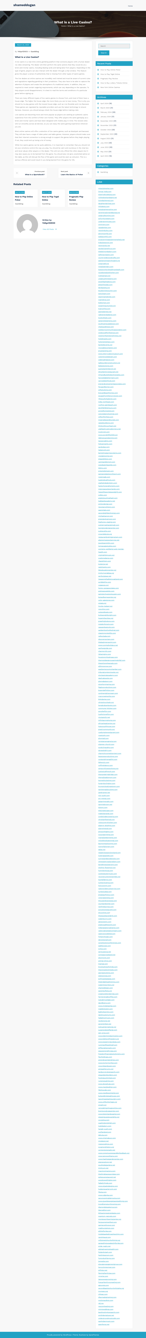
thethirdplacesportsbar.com (109, 1174)
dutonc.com (102, 807)
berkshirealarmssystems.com (109, 453)
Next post (64, 171)
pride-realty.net (104, 1246)
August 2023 (105, 138)
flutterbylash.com (105, 1252)
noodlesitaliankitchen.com (108, 273)
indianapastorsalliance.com (108, 928)
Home (130, 6)
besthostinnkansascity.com (108, 1312)
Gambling (35, 52)
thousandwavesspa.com (107, 901)
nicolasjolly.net (104, 717)
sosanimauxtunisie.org (107, 306)
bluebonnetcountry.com (107, 291)
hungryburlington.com (106, 783)
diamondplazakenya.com (107, 1207)
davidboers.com (104, 1003)
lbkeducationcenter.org (107, 570)
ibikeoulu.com (103, 762)
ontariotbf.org (103, 264)
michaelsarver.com (105, 516)
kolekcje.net (103, 564)
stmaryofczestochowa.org (108, 768)
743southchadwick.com (107, 399)
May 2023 (104, 152)
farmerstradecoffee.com (107, 997)
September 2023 (107, 134)
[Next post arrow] (88, 173)
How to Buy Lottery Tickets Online (113, 83)
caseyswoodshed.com (106, 934)
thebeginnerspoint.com (107, 642)
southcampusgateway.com (108, 324)
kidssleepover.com (105, 243)
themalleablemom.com (107, 777)
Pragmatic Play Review (109, 79)
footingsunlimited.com (107, 1078)
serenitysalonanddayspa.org (109, 213)
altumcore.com (104, 958)
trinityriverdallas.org (106, 573)
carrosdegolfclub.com (106, 381)
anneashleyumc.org (105, 1069)
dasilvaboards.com (105, 678)
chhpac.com (103, 1294)
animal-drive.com (105, 961)
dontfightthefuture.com (107, 408)
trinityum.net (103, 1168)
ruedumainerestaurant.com (108, 732)
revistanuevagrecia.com (107, 741)
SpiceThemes (93, 1335)
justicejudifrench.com (106, 771)
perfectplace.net (104, 576)
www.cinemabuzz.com (107, 1138)
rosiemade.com (104, 477)
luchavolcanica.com (105, 883)
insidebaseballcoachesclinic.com (111, 1234)
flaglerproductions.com (107, 687)
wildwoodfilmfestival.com (108, 333)
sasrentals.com (104, 510)
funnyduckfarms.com (106, 1258)
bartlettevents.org (105, 345)
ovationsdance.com (105, 558)
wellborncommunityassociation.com (112, 330)
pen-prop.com (103, 1033)
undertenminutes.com (106, 222)
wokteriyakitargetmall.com (108, 525)
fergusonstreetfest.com (107, 1222)
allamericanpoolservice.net (108, 540)
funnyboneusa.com (105, 871)
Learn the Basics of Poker (72, 175)
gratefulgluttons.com (106, 621)
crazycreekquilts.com (106, 696)
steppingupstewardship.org (108, 1117)
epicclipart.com (104, 294)
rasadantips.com (104, 228)
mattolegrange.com (105, 814)
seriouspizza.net (104, 952)
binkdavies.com (104, 699)
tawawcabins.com (105, 441)
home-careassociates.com (108, 588)
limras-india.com (104, 192)
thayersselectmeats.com (107, 970)
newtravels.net (104, 246)
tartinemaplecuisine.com (107, 790)
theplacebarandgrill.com (107, 916)
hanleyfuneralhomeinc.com (108, 486)
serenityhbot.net (104, 1024)
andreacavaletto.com (106, 591)
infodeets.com (103, 206)
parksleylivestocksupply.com (109, 594)
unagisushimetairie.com (107, 279)
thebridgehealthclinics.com (108, 982)
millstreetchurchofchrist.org (109, 1240)
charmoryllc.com (104, 651)
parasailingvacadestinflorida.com (110, 1243)
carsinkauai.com (104, 1237)
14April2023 (23, 52)
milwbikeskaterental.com (108, 841)
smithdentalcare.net (106, 1315)
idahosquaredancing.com (107, 438)
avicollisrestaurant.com (107, 910)
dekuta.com (102, 1135)
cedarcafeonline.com (106, 216)
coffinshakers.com (105, 765)
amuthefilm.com (104, 711)
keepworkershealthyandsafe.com (111, 270)
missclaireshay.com (105, 188)
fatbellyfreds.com (105, 1183)
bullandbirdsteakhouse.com (109, 1096)
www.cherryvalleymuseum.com (110, 354)
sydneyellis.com (104, 531)
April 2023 (104, 156)
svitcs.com (102, 949)
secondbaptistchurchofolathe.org (111, 1288)
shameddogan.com (105, 988)
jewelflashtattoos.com (107, 282)
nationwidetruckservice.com (109, 889)
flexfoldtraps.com (105, 1057)
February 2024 (106, 112)
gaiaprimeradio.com (105, 801)
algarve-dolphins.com (106, 826)
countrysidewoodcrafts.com (109, 258)
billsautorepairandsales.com (109, 1213)
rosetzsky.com (104, 735)
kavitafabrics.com (105, 880)
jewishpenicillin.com (106, 543)
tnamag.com (103, 964)
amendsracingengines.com (108, 1060)
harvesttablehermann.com (108, 378)
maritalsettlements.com (107, 838)
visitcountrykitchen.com (107, 823)
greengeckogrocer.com (107, 519)
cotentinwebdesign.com (107, 357)
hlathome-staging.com (107, 522)
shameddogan (24, 5)
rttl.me (101, 1303)
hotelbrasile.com (104, 339)
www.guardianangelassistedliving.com (113, 1201)
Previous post (40, 171)
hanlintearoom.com (105, 1255)
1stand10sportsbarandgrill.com (110, 492)
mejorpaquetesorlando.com (109, 489)
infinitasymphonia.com (107, 720)
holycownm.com (104, 886)
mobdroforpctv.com (106, 624)
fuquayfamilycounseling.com (109, 1282)
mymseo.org (103, 1291)
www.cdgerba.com (105, 1195)
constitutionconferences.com (109, 943)
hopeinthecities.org (105, 618)
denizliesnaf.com (104, 940)
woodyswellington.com (107, 1180)
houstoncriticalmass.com (108, 657)
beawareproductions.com (108, 756)
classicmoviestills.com (107, 633)
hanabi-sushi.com (105, 1129)
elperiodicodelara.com (107, 195)
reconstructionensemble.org (109, 877)
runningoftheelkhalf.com (107, 1045)
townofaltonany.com (106, 847)
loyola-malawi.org (105, 606)
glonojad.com (103, 738)
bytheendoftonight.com (107, 615)
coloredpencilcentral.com (108, 414)
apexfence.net (103, 1324)
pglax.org (101, 850)
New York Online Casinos (110, 87)
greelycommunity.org (106, 729)
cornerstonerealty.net (106, 1150)
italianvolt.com (104, 450)
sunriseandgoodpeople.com (109, 859)
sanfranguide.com (105, 648)
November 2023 (106, 125)
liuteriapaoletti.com (105, 856)
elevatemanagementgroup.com (110, 1264)
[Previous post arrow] (19, 173)
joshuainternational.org (107, 1027)
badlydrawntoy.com (105, 1012)
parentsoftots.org (105, 991)
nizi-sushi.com (104, 795)
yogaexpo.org (103, 585)
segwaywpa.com (104, 976)
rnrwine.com (103, 1276)
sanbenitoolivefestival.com (108, 630)
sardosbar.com (104, 447)
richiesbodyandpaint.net (107, 198)
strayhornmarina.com (106, 684)
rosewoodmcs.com (105, 1144)
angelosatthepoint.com (107, 925)
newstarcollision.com (106, 507)
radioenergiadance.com (107, 315)
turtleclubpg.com (105, 892)
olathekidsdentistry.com (107, 483)
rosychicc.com (103, 609)
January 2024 (105, 117)
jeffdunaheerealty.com (107, 1048)
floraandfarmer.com (106, 387)
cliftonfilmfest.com (105, 417)
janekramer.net (104, 793)
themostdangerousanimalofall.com (111, 660)
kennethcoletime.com (106, 780)
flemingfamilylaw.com (106, 1273)
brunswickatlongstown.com (109, 786)
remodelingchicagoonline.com (109, 1108)
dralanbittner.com (105, 459)
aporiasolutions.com (106, 973)
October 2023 (105, 130)
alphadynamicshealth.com (108, 1249)
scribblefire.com (104, 582)
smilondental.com (105, 504)
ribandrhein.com (104, 561)
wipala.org (102, 603)
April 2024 (104, 103)
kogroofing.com (104, 309)
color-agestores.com (106, 600)
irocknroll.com (104, 432)
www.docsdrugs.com (106, 1084)
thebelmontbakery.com (107, 252)
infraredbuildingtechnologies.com (111, 375)
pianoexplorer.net (105, 1162)
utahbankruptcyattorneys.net (109, 429)
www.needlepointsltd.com (108, 1093)
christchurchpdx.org (106, 702)
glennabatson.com (105, 681)
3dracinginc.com (104, 654)
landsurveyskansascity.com (108, 1072)
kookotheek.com (104, 318)
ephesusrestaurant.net (107, 1177)
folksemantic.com (105, 444)
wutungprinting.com (106, 835)
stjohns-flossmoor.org (106, 868)
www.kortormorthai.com (107, 1063)
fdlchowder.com (104, 1090)
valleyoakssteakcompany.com (109, 931)
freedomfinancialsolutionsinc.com (111, 1054)
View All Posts (48, 229)
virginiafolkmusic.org (106, 555)
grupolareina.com (105, 351)
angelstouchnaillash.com (107, 498)
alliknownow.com (105, 666)
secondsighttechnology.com (109, 513)
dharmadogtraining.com (107, 1297)
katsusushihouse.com (106, 726)
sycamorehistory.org (106, 1147)
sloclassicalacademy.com (108, 675)
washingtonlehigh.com (107, 1123)
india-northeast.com (106, 402)
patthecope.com (104, 946)
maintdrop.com (104, 300)
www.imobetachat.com (107, 1006)
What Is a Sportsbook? (35, 175)
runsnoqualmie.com (106, 1081)
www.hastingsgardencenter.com (110, 1159)
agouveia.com (103, 1285)
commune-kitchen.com (107, 708)
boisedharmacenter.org (107, 597)
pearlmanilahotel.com (106, 297)
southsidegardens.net (106, 1165)
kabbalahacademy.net (106, 501)
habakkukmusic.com (106, 1018)
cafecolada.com (104, 636)
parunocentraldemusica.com (109, 1198)
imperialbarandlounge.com (108, 420)
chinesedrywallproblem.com (109, 862)
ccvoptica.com (103, 1120)
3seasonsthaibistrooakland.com (110, 579)
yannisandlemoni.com (106, 462)
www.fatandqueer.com (107, 1066)
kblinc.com (102, 468)
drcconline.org (103, 913)
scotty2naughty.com (106, 747)
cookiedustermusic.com (107, 874)
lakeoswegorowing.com (107, 1279)
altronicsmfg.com (105, 234)
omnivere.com (103, 225)
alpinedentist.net (104, 312)
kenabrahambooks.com (107, 705)
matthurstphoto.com (106, 1228)
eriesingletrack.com (106, 471)
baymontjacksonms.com (107, 844)
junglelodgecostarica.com (108, 817)
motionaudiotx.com (105, 1300)
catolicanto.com (104, 567)
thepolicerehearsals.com (107, 663)
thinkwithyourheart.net (107, 426)
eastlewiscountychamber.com (109, 669)
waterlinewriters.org (106, 985)
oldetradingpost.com (106, 360)
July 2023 (104, 143)
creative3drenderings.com (108, 994)
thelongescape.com (105, 811)
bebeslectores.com (105, 366)
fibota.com (102, 1192)
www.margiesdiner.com (107, 1087)
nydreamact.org (104, 276)
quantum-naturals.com (107, 1216)
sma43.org (102, 1105)
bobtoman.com (104, 303)
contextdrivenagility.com (107, 759)
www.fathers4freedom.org (108, 1039)
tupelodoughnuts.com (106, 480)
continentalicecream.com (108, 693)
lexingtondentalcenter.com (108, 528)
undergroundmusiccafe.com (109, 1318)
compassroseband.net (106, 955)
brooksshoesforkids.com (107, 967)
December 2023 (106, 121)
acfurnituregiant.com (106, 219)
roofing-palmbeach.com (107, 405)
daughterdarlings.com (106, 203)
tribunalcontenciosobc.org (108, 672)
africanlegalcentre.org (106, 723)
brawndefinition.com (106, 690)
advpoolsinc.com (104, 922)
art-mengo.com (104, 798)
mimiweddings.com (105, 1309)
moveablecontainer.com (107, 348)
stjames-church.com (106, 744)
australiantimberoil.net (107, 369)
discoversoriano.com (106, 639)
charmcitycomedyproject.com (109, 753)
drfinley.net (102, 1270)
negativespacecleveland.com (109, 853)
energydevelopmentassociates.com (112, 384)
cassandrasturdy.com (106, 627)
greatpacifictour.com (106, 895)
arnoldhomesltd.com (106, 411)
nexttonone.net (104, 1021)
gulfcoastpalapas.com (106, 979)
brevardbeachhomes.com (108, 393)
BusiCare (82, 1335)
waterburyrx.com (104, 919)
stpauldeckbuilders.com (107, 1075)
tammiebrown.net (105, 804)
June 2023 (104, 147)
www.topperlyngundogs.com (109, 1042)
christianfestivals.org (106, 820)
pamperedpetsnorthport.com (109, 474)
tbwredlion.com (104, 1210)
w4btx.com (102, 495)
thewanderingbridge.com (107, 774)
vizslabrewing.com (105, 456)
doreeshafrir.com (104, 750)
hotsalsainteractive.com (107, 209)
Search (104, 53)
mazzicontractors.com (106, 1171)
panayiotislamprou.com (107, 321)
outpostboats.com (105, 612)
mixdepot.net (103, 1141)
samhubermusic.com (106, 1321)
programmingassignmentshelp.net (111, 240)
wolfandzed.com (104, 1132)
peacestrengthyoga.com (107, 1051)
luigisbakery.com (104, 1126)
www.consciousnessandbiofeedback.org (113, 1153)
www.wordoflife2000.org (107, 435)
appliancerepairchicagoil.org (109, 261)
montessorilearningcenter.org (109, 1219)
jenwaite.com (103, 1261)
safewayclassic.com (106, 255)
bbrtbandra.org (104, 288)
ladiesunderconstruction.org (109, 363)
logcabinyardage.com (106, 1000)
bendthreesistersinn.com (108, 865)
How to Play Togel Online (110, 74)
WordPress (67, 1335)
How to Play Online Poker (110, 70)
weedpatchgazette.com (107, 465)
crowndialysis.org (105, 534)
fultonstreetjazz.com (106, 342)
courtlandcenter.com (106, 904)
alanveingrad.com (105, 828)
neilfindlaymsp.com (106, 907)
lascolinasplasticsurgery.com (109, 1099)
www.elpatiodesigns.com (108, 1186)
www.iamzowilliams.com (108, 1156)
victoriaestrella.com (106, 898)
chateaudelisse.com (106, 327)
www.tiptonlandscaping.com (109, 1114)
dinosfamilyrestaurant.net (108, 372)
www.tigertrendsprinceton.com (110, 1036)
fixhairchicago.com (105, 937)
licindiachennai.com (106, 201)
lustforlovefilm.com (106, 714)
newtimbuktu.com (105, 231)
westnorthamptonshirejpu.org (109, 336)
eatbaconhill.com (105, 237)
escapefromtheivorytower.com (110, 396)
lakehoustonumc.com (106, 1015)
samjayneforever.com (106, 1225)
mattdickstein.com (105, 1009)
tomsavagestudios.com (107, 546)
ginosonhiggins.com (105, 832)
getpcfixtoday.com (105, 285)
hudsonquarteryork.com (107, 1189)
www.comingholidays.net (108, 645)
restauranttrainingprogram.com (110, 537)
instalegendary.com (105, 267)
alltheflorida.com (104, 1231)
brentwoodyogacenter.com (108, 1111)
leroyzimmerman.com (106, 1267)
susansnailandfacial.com (107, 1030)
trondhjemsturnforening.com (109, 1204)
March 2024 (105, 108)
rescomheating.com (106, 1306)
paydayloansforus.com (107, 249)
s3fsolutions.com (105, 390)
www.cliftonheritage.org (107, 1102)
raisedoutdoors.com (106, 423)
